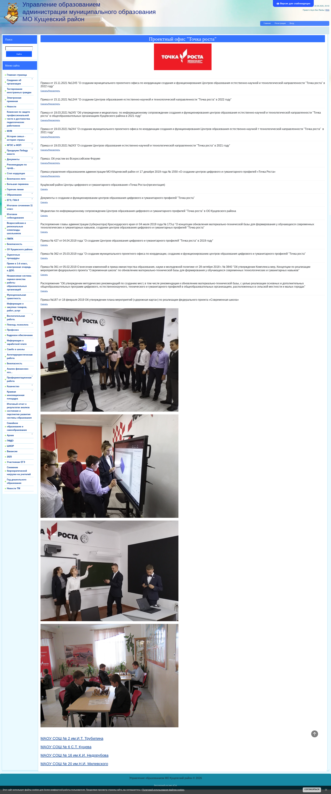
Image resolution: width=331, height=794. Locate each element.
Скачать (44, 189)
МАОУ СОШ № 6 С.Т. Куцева (66, 747)
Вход (292, 23)
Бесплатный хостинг (163, 785)
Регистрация (280, 23)
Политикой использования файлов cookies (163, 790)
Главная (267, 23)
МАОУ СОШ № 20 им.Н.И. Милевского (74, 764)
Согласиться (311, 789)
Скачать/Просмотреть (50, 91)
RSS (327, 10)
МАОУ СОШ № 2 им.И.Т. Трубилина (72, 738)
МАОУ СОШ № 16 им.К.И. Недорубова (74, 755)
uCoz (175, 785)
